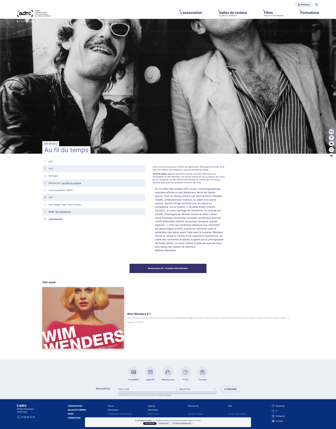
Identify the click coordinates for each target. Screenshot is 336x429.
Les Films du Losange (71, 183)
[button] (196, 389)
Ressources (193, 406)
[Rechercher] (316, 4)
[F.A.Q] (331, 149)
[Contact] (331, 155)
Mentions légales (195, 414)
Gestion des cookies (237, 414)
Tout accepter (150, 423)
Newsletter (153, 410)
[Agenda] (331, 137)
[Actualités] (331, 131)
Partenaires (113, 410)
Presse (111, 406)
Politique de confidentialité (164, 395)
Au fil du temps (28, 21)
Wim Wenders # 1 (63, 212)
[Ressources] (331, 143)
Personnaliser (164, 423)
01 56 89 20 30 (28, 417)
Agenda (151, 406)
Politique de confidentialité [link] (182, 423)
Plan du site (153, 414)
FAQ (230, 406)
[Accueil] (34, 13)
